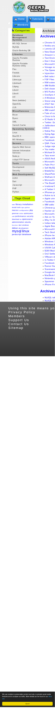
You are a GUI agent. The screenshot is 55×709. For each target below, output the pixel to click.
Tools (15, 163)
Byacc (15, 118)
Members (23, 25)
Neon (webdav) (19, 100)
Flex (14, 69)
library (19, 204)
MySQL (15, 47)
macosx (15, 210)
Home (21, 19)
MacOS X (16, 136)
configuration (24, 210)
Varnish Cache (19, 125)
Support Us (18, 320)
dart (20, 225)
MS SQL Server (19, 43)
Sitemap (16, 328)
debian (15, 228)
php (31, 210)
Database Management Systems (19, 37)
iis (20, 219)
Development (18, 167)
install (14, 207)
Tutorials (37, 19)
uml (13, 216)
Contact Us (18, 324)
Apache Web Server (21, 147)
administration (18, 222)
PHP (14, 188)
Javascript (17, 185)
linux (25, 231)
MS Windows (18, 139)
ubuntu (28, 222)
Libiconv (16, 76)
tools (19, 207)
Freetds (15, 73)
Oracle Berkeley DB (21, 50)
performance (20, 216)
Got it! (27, 704)
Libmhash (16, 83)
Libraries (17, 54)
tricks (21, 213)
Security (16, 170)
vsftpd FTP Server (20, 160)
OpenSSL (16, 104)
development (23, 228)
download (15, 219)
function (15, 225)
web (13, 204)
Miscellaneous (20, 111)
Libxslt (15, 93)
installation (27, 204)
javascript (17, 234)
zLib (14, 107)
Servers (16, 143)
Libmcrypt (16, 80)
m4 (13, 97)
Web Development (22, 174)
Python (15, 192)
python (27, 207)
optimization (28, 213)
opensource (27, 219)
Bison (15, 115)
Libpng (15, 86)
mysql (16, 231)
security (30, 216)
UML (14, 122)
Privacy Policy (21, 312)
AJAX (15, 178)
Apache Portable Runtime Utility (20, 64)
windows (25, 225)
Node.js (15, 156)
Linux (14, 132)
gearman (15, 213)
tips (22, 207)
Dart (14, 181)
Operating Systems (23, 129)
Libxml (15, 90)
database (26, 234)
